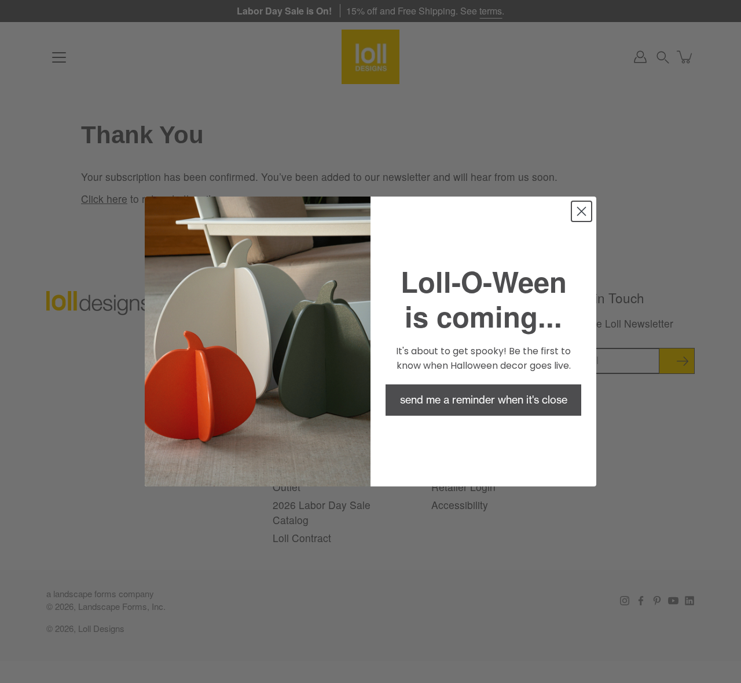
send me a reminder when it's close (483, 399)
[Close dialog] (581, 211)
